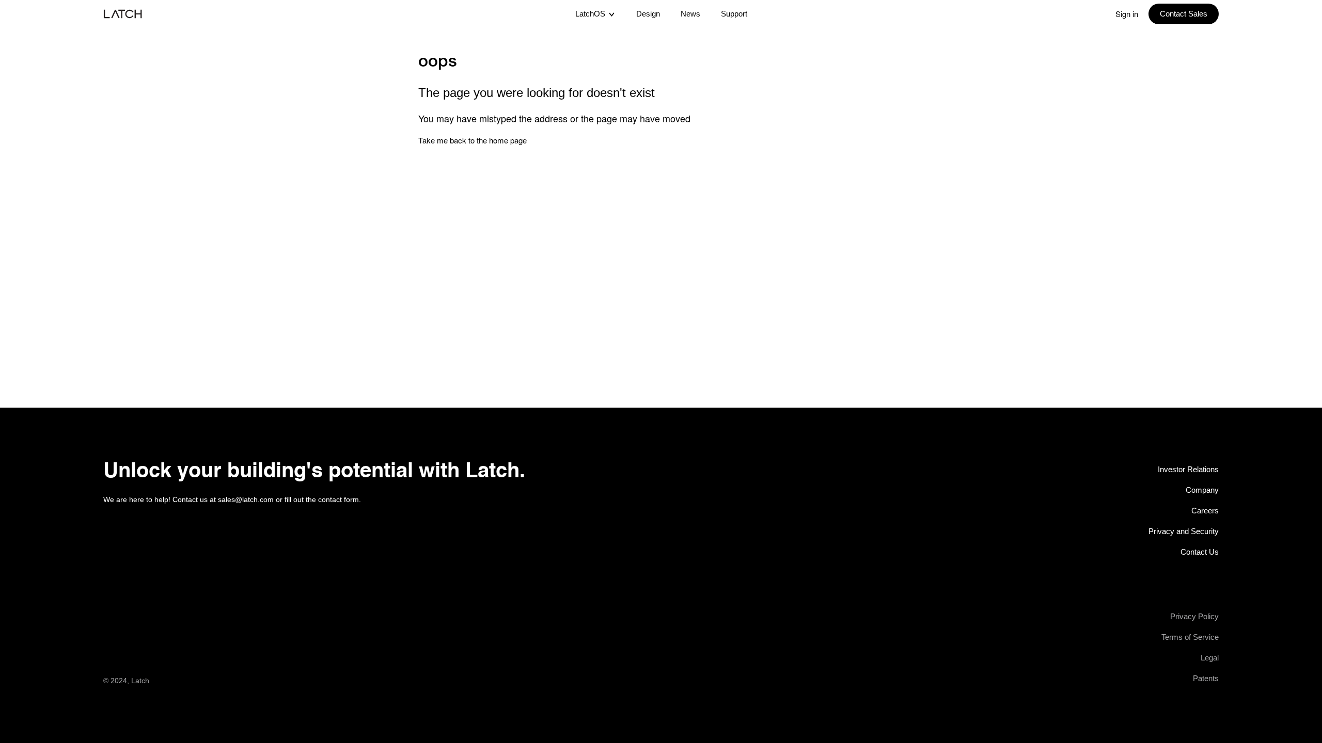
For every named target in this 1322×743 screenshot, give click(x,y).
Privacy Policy (1194, 616)
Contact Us (1200, 551)
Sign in (1126, 13)
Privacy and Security (1183, 531)
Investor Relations (1188, 469)
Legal (1210, 657)
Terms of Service (1190, 637)
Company (1202, 490)
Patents (1206, 678)
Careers (1205, 510)
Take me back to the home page (472, 140)
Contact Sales (1183, 13)
